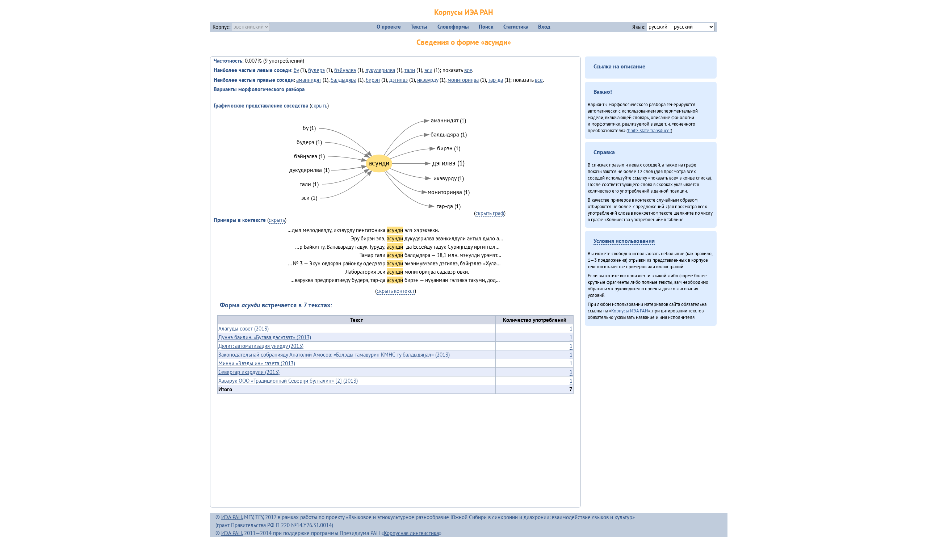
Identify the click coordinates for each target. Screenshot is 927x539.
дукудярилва (380, 70)
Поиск (486, 26)
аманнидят (308, 79)
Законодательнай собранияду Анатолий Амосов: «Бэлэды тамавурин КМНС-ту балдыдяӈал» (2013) (334, 354)
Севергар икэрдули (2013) (249, 372)
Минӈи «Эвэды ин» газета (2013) (256, 363)
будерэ (316, 70)
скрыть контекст (396, 290)
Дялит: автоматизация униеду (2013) (260, 345)
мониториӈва (463, 79)
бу (296, 70)
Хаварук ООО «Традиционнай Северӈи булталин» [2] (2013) (288, 380)
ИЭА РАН (231, 517)
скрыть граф (489, 213)
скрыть (319, 105)
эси (428, 70)
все (468, 70)
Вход (544, 26)
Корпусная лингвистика (411, 533)
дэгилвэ (398, 79)
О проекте (389, 26)
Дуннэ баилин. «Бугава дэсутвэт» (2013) (264, 337)
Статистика (515, 26)
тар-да (495, 79)
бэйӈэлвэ (345, 70)
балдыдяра (343, 79)
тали (409, 70)
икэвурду (427, 79)
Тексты (419, 26)
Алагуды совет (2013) (243, 328)
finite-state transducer (649, 130)
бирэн (373, 79)
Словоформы (453, 26)
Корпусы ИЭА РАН (463, 12)
